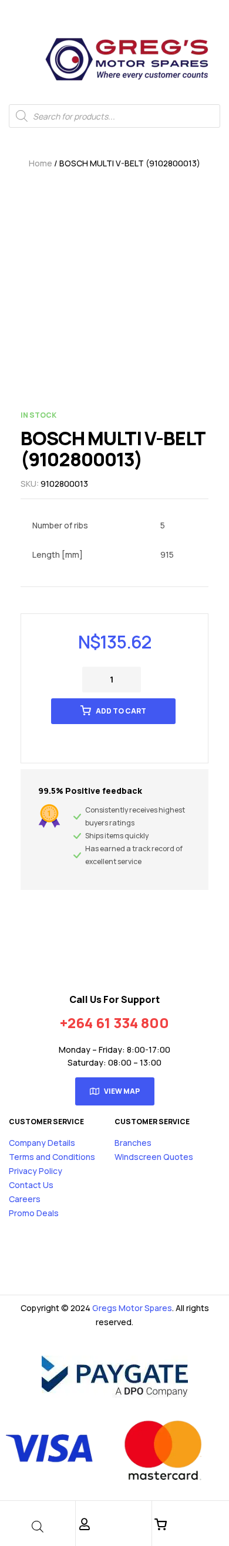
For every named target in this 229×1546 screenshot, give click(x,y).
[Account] (84, 1524)
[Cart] (161, 1524)
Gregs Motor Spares (132, 1307)
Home (40, 163)
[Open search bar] (37, 1526)
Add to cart (121, 711)
